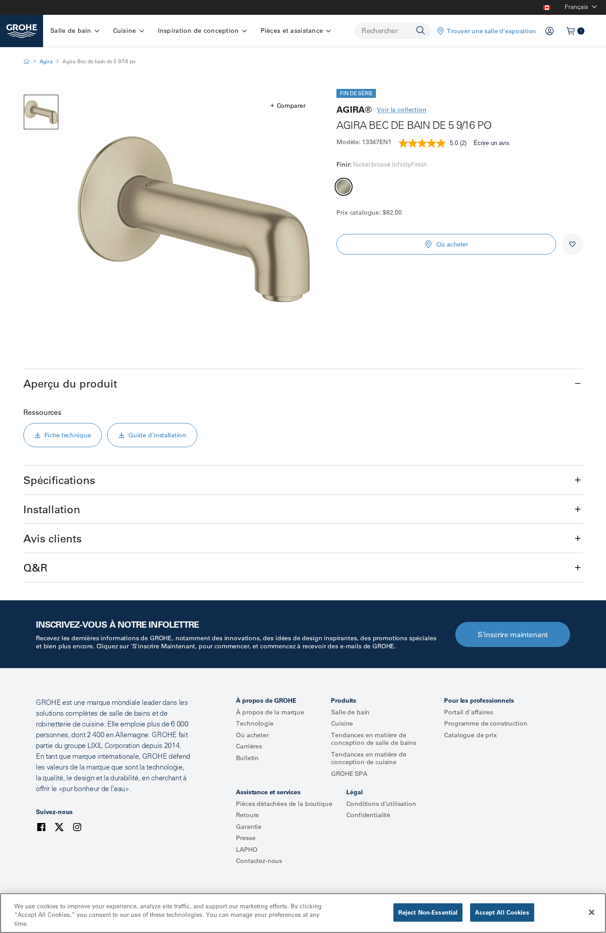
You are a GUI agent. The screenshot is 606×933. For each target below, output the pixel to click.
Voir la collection (401, 109)
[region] (303, 913)
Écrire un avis (492, 143)
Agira (46, 61)
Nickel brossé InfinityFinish (343, 187)
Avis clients (52, 538)
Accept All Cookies (502, 911)
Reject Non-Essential (428, 911)
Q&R (35, 567)
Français (576, 7)
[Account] (549, 31)
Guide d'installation (157, 435)
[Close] (592, 912)
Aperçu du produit (70, 383)
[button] (288, 105)
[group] (194, 219)
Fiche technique (67, 435)
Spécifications (59, 480)
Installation (51, 509)
